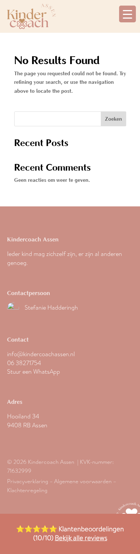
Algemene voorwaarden (83, 481)
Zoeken (113, 118)
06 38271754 (24, 363)
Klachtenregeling (27, 490)
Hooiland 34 (23, 416)
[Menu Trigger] (127, 14)
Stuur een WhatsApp (33, 371)
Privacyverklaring (27, 481)
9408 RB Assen (27, 425)
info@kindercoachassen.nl (41, 354)
